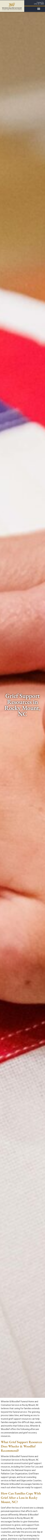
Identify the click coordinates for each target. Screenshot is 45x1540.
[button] (38, 8)
